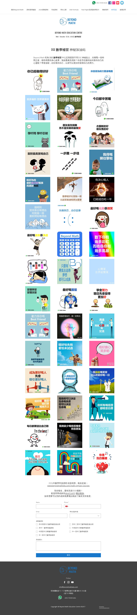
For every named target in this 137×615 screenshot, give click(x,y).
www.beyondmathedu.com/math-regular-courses (68, 486)
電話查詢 (80, 493)
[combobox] (85, 516)
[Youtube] (117, 2)
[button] (17, 9)
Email (37, 512)
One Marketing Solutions (104, 608)
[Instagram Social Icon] (113, 2)
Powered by (101, 606)
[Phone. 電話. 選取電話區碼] (67, 506)
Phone (66, 502)
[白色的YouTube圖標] (72, 582)
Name (38, 502)
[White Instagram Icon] (68, 582)
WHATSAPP (70, 493)
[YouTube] (109, 2)
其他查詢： (39, 540)
